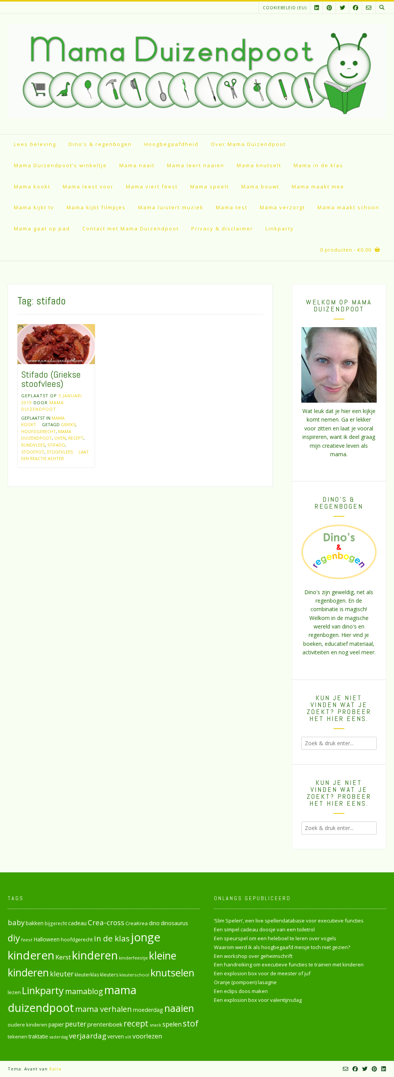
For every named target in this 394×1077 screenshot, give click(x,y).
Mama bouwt (260, 186)
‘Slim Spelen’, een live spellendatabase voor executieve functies (289, 920)
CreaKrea (136, 923)
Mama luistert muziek (171, 207)
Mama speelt (209, 186)
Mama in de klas (318, 165)
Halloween (46, 939)
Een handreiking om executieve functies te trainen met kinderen (289, 964)
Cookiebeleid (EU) (285, 7)
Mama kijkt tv (34, 207)
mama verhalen (103, 1008)
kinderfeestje (133, 958)
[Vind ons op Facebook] (355, 7)
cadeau (77, 923)
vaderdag (58, 1037)
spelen (172, 1024)
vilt (128, 1037)
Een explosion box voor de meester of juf (262, 973)
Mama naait (137, 165)
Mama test (231, 207)
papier (56, 1024)
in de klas (112, 938)
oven (60, 438)
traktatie (38, 1036)
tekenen (17, 1036)
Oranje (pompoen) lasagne (245, 982)
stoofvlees (60, 452)
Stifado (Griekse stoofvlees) (51, 379)
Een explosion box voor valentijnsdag (258, 999)
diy (14, 937)
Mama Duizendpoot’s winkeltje (60, 165)
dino (154, 923)
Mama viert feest (152, 186)
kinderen (95, 955)
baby (16, 922)
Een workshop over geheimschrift (253, 956)
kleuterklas (87, 974)
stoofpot (32, 452)
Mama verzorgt (282, 207)
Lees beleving (35, 144)
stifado (56, 445)
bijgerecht (56, 923)
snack (155, 1025)
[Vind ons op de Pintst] (329, 7)
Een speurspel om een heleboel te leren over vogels (275, 938)
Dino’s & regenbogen (100, 144)
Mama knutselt (259, 165)
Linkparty (279, 228)
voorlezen (147, 1036)
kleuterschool (134, 975)
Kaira (55, 1069)
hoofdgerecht (38, 431)
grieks (68, 424)
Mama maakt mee (318, 186)
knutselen (172, 973)
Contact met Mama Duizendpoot (130, 228)
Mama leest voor (88, 186)
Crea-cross (106, 922)
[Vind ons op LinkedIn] (317, 7)
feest (26, 940)
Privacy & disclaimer (222, 228)
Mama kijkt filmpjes (96, 207)
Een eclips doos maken (241, 991)
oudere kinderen (27, 1024)
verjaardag (87, 1036)
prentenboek (104, 1024)
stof (191, 1023)
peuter (75, 1024)
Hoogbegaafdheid (171, 144)
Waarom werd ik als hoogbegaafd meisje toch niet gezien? (282, 947)
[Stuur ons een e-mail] (368, 7)
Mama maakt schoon (348, 207)
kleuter (61, 973)
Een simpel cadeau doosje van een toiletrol (264, 929)
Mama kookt (32, 186)
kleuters (109, 974)
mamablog (84, 991)
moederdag (148, 1009)
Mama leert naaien (195, 165)
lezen (14, 992)
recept (75, 438)
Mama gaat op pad (42, 228)
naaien (179, 1008)
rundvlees (33, 445)
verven (115, 1036)
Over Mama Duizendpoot (248, 144)
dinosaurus (174, 923)
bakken (34, 923)
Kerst (63, 957)
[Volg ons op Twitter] (342, 7)
